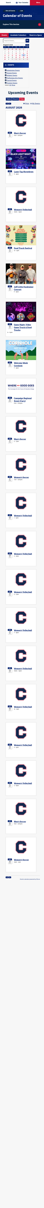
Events (4, 35)
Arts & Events (10, 11)
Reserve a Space (35, 35)
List (21, 11)
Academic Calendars (18, 35)
